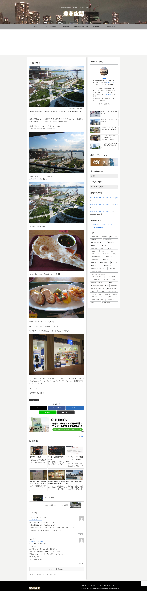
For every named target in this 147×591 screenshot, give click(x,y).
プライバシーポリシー (96, 585)
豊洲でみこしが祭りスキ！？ (102, 224)
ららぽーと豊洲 (34, 400)
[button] (66, 412)
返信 (81, 534)
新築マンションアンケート (111, 585)
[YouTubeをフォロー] (104, 104)
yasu (104, 78)
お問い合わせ (85, 585)
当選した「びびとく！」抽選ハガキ (101, 197)
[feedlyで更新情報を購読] (106, 104)
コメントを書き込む (56, 569)
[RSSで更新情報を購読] (109, 104)
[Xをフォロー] (102, 104)
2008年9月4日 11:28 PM (35, 520)
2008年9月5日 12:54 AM (36, 541)
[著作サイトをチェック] (99, 104)
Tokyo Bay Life (98, 227)
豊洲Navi (109, 94)
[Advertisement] (73, 43)
